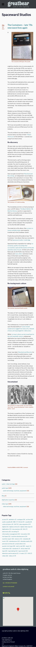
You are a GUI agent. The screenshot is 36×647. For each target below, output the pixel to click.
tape (4, 551)
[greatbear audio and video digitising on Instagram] (5, 593)
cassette (28, 522)
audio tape (5, 488)
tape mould (23, 551)
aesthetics (12, 519)
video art (12, 556)
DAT (16, 524)
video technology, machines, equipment (14, 506)
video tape (5, 504)
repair (28, 546)
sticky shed (25, 548)
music (5, 541)
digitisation (7, 529)
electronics (6, 531)
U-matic (23, 553)
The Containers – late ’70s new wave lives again (20, 26)
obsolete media (26, 541)
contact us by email (8, 586)
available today (15, 230)
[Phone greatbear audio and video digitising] (9, 593)
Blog (3, 496)
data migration (25, 524)
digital (5, 527)
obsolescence (14, 541)
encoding (15, 531)
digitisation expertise (8, 500)
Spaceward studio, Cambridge (21, 240)
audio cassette (7, 522)
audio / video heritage (8, 484)
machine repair (8, 539)
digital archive (14, 527)
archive (29, 519)
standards (16, 548)
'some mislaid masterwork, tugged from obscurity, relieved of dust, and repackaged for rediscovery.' (21, 328)
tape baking (13, 551)
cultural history (7, 524)
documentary (17, 529)
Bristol (21, 522)
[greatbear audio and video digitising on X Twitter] (8, 593)
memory (18, 539)
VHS (29, 553)
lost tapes (6, 536)
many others (18, 254)
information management (11, 534)
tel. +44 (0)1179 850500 (10, 583)
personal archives (8, 543)
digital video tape (26, 527)
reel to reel (20, 546)
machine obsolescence (19, 536)
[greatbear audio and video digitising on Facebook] (6, 593)
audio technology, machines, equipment (14, 490)
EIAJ (25, 529)
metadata (26, 539)
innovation (25, 534)
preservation (20, 543)
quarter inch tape (8, 546)
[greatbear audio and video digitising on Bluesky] (3, 593)
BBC (15, 522)
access (5, 519)
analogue (21, 519)
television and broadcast (10, 553)
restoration (7, 548)
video (5, 556)
